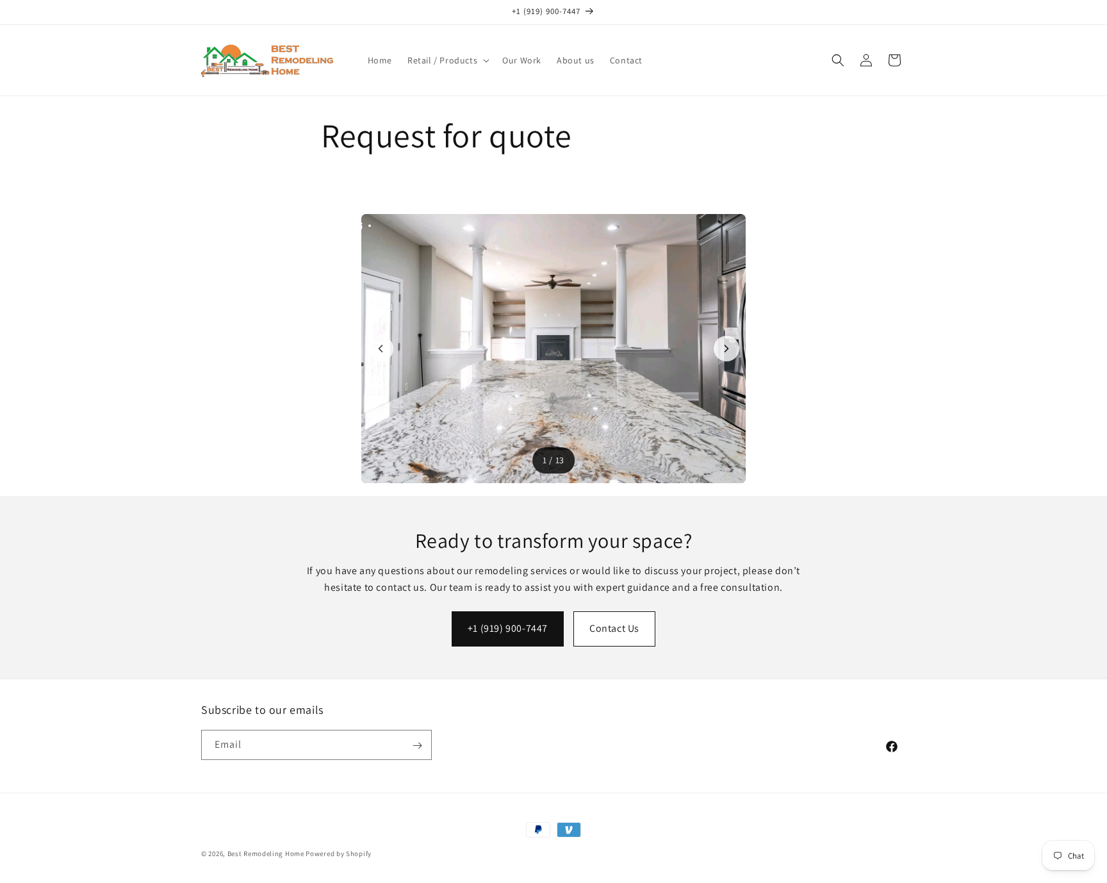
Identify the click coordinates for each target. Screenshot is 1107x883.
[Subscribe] (417, 745)
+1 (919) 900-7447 (508, 628)
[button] (447, 60)
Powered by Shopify (339, 853)
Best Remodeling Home (266, 853)
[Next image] (726, 348)
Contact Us (614, 628)
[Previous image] (380, 348)
